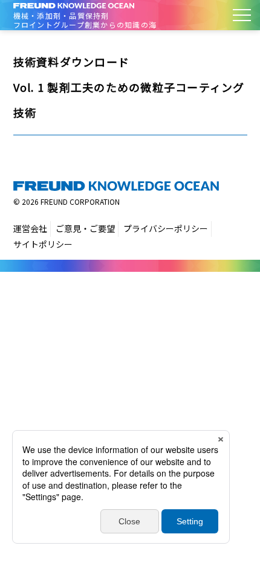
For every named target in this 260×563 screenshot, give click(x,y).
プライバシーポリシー (165, 228)
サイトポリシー (43, 244)
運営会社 (30, 228)
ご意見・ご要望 (85, 228)
